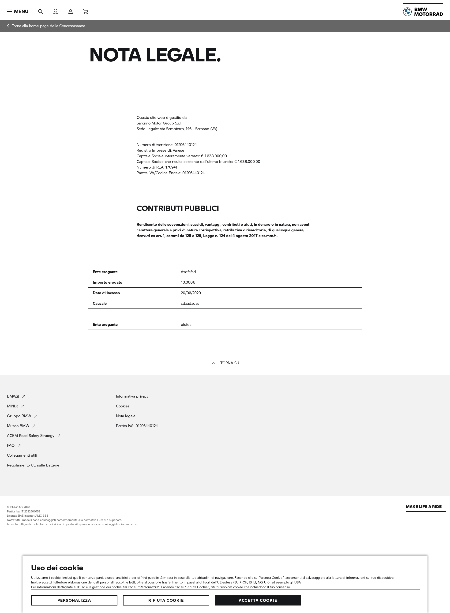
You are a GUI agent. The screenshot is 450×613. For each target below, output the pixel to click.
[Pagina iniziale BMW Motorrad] (423, 12)
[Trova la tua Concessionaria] (55, 10)
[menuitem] (46, 26)
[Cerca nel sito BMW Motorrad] (40, 10)
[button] (17, 11)
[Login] (70, 10)
